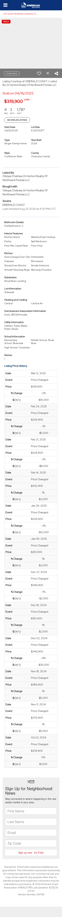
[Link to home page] (31, 5)
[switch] (39, 73)
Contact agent (11, 73)
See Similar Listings (17, 120)
